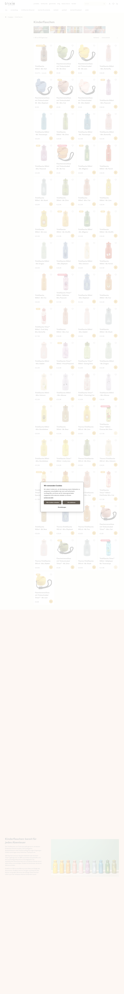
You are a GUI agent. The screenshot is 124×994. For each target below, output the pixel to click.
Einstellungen (62, 507)
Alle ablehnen (71, 502)
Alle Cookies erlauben (52, 502)
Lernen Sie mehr (48, 497)
